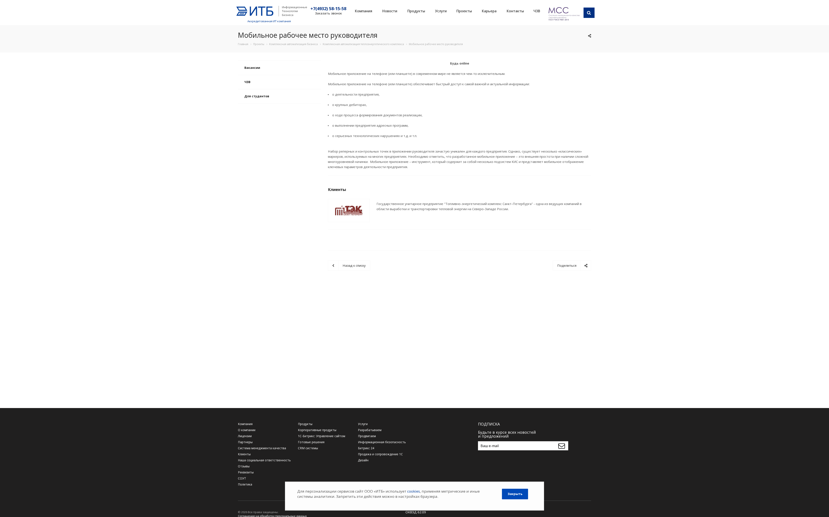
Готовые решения (311, 442)
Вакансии (252, 68)
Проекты (464, 11)
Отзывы (244, 466)
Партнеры (245, 442)
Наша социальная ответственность (264, 460)
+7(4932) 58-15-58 (328, 8)
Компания (363, 11)
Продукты (416, 11)
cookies (413, 491)
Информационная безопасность (382, 442)
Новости (389, 11)
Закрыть (515, 494)
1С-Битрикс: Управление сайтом (321, 436)
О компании (246, 430)
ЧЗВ (536, 11)
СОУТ (242, 478)
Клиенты (244, 454)
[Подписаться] (562, 445)
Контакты (515, 11)
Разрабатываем (369, 430)
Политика (245, 484)
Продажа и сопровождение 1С (380, 454)
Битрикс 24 (366, 448)
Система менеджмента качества (262, 448)
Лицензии (245, 436)
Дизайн (363, 460)
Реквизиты (246, 472)
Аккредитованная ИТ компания (269, 21)
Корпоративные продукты (317, 430)
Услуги (441, 11)
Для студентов (256, 96)
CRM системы (308, 448)
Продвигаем (367, 436)
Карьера (489, 11)
